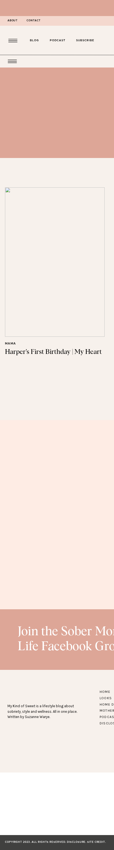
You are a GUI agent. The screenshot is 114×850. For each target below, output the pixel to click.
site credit (96, 842)
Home (105, 692)
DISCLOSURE (76, 842)
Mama (10, 343)
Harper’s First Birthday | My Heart (53, 352)
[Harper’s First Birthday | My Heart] (55, 262)
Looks (106, 698)
